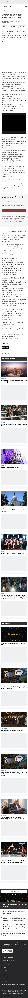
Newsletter (23, 26)
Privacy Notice (22, 216)
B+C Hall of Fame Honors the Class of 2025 (15, 905)
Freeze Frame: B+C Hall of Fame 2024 (14, 934)
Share (5, 26)
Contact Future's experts (8, 960)
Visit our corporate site (14, 946)
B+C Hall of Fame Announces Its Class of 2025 (14, 912)
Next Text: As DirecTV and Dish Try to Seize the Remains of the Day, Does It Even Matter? (15, 927)
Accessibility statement (8, 971)
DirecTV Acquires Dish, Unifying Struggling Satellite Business (14, 919)
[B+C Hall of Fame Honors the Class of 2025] (14, 901)
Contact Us (4, 981)
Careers (4, 974)
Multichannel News (15, 21)
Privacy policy (5, 964)
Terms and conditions (7, 957)
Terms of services (20, 215)
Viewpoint (4, 10)
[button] (2, 6)
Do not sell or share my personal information (13, 984)
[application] (14, 122)
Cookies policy (5, 967)
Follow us (15, 26)
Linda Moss (6, 21)
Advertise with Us (6, 978)
